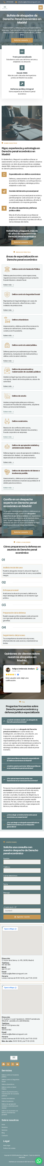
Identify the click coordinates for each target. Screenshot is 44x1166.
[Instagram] (13, 1064)
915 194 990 (6, 965)
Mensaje (6, 893)
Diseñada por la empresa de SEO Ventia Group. (22, 1162)
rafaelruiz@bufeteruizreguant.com (14, 974)
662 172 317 (6, 969)
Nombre (6, 858)
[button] (40, 7)
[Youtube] (17, 1064)
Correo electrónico (10, 876)
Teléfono (6, 867)
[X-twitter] (8, 1064)
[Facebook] (3, 1064)
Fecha (5, 884)
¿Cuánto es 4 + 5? (9, 907)
